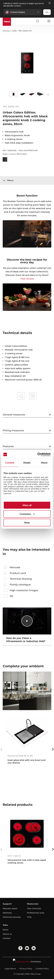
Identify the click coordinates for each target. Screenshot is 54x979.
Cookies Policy (42, 968)
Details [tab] (27, 462)
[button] (22, 12)
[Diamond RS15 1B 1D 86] (27, 734)
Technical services (12, 917)
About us (7, 934)
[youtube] (27, 948)
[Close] (49, 3)
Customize (25, 514)
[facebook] (20, 948)
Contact (6, 938)
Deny (27, 522)
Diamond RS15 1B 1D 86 (20, 755)
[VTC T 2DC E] (27, 834)
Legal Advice (10, 968)
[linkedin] (33, 948)
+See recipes (27, 278)
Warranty (7, 913)
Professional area (35, 913)
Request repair (10, 908)
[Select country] (43, 21)
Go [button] (46, 12)
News (5, 929)
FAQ (29, 917)
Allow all (27, 505)
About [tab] (44, 462)
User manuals (34, 908)
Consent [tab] (9, 462)
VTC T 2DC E (14, 856)
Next (48, 94)
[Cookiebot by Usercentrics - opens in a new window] (38, 454)
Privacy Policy (25, 968)
